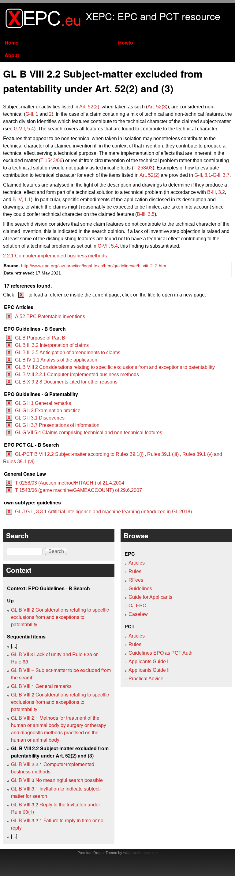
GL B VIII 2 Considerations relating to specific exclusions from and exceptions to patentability (115, 367)
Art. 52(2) (89, 106)
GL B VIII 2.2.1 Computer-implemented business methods (77, 374)
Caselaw (138, 614)
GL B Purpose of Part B (40, 337)
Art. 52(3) (157, 106)
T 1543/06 (51, 160)
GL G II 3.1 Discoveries (40, 417)
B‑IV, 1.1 (22, 199)
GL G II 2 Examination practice (47, 410)
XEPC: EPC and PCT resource (153, 16)
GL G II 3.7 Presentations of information (57, 425)
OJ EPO (137, 605)
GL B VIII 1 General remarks (41, 685)
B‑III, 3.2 (216, 192)
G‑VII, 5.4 (24, 128)
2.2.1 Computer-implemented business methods (55, 255)
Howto (125, 42)
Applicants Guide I (148, 661)
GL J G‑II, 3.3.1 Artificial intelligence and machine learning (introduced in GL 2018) (103, 511)
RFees (136, 580)
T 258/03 (143, 167)
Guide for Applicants (150, 597)
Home (11, 42)
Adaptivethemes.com (140, 853)
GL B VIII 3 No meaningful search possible (57, 779)
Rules (135, 571)
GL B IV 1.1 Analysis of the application (56, 359)
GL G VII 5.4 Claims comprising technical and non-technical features (88, 432)
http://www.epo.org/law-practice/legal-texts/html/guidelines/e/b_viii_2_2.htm (93, 266)
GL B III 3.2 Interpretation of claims (52, 345)
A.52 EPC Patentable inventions (50, 316)
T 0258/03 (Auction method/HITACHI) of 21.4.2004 (69, 482)
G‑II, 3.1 (202, 175)
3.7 (221, 175)
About (12, 55)
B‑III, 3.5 (146, 214)
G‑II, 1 (31, 114)
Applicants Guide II (149, 670)
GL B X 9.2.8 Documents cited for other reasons (66, 381)
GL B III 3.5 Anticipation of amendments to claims (67, 352)
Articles (137, 562)
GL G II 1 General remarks (43, 403)
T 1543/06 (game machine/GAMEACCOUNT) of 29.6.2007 (78, 490)
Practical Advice (146, 678)
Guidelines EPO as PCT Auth (160, 653)
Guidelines (140, 588)
